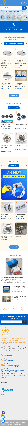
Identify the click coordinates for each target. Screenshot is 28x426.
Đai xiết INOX (18, 236)
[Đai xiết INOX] (21, 228)
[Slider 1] (14, 15)
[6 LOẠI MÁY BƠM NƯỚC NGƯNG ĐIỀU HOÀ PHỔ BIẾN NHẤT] (6, 289)
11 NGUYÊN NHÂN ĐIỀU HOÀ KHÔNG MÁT (12, 277)
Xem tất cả (14, 95)
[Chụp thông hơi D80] (21, 117)
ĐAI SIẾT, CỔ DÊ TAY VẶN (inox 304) (20, 215)
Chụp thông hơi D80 (21, 124)
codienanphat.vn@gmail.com (13, 366)
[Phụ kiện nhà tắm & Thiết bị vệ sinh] (6, 299)
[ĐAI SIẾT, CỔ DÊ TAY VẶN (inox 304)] (21, 207)
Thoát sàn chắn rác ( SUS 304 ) (21, 146)
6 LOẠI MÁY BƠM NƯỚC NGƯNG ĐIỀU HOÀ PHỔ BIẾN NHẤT (18, 287)
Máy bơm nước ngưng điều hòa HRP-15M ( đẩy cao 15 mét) (21, 85)
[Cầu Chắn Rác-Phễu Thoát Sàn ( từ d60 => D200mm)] (7, 138)
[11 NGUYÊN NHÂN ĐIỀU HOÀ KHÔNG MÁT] (14, 266)
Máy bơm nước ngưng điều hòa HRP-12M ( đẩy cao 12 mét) (6, 85)
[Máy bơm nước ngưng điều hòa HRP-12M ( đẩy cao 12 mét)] (7, 76)
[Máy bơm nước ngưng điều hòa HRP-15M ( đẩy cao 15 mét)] (21, 76)
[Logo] (3, 2)
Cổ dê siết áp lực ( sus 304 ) (6, 215)
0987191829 (9, 356)
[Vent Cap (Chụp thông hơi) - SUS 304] (7, 117)
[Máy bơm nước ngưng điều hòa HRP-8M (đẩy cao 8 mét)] (21, 53)
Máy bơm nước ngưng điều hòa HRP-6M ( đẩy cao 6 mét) (6, 62)
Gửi (24, 322)
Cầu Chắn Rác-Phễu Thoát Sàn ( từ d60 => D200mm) (7, 147)
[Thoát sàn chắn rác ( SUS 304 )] (21, 138)
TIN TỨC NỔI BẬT (14, 255)
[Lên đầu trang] (25, 423)
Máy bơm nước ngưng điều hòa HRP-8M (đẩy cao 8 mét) (20, 62)
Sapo (20, 424)
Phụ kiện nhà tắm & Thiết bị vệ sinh (19, 297)
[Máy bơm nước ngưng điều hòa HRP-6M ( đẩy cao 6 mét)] (7, 53)
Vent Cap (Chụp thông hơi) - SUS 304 (7, 125)
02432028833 (9, 361)
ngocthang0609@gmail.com (13, 371)
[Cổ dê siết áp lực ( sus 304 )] (7, 207)
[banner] (14, 184)
